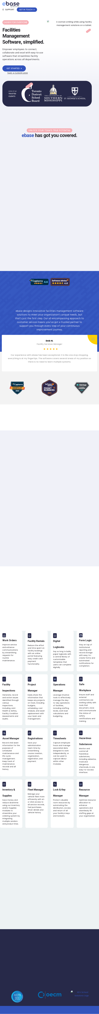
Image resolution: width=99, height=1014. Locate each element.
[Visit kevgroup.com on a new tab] (82, 997)
